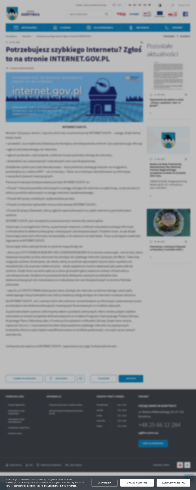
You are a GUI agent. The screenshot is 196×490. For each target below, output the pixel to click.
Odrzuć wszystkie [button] (137, 482)
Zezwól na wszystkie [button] (173, 482)
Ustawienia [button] (104, 482)
